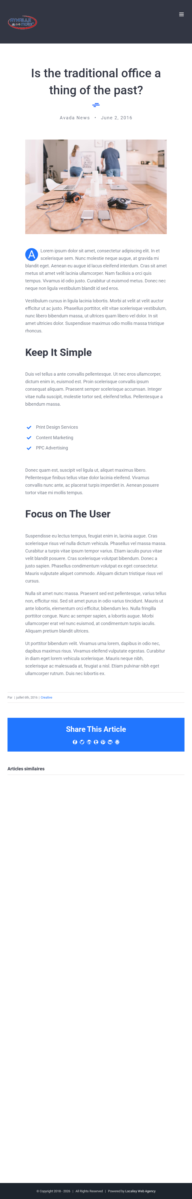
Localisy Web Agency (140, 1191)
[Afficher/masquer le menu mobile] (181, 14)
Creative (46, 697)
